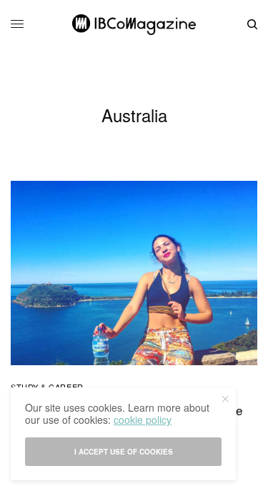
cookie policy (143, 419)
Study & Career (47, 386)
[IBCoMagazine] (134, 24)
